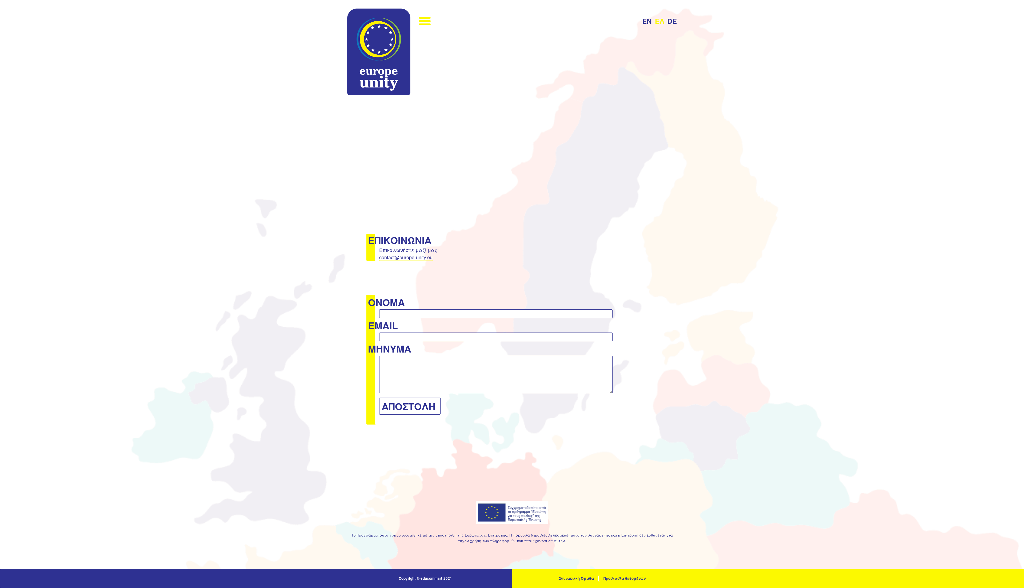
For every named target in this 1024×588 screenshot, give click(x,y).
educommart (431, 578)
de (672, 21)
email (383, 325)
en (647, 21)
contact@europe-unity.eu (406, 257)
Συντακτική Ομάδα (576, 578)
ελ (660, 21)
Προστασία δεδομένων (624, 578)
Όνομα (386, 302)
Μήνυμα (389, 348)
